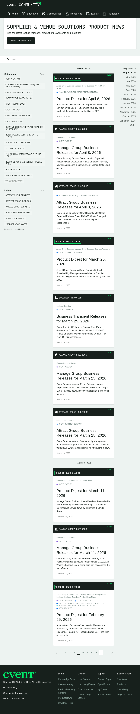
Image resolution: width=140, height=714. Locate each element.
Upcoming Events (86, 684)
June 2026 (130, 81)
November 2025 (128, 112)
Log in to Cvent (124, 694)
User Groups (84, 679)
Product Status (104, 694)
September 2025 (127, 121)
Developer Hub (65, 703)
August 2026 (129, 72)
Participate (114, 14)
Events (95, 14)
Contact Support (105, 679)
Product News (65, 698)
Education (32, 14)
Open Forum (103, 684)
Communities (54, 14)
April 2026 (131, 90)
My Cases (102, 689)
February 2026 (128, 99)
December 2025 (128, 107)
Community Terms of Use (15, 693)
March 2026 (130, 94)
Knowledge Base (66, 679)
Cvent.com (122, 679)
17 (106, 652)
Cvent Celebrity (85, 689)
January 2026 (129, 103)
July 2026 (131, 77)
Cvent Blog (122, 689)
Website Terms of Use (13, 698)
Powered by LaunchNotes (14, 229)
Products (121, 684)
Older (133, 125)
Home (14, 14)
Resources (76, 14)
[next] (112, 652)
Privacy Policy (10, 687)
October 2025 (129, 116)
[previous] (56, 652)
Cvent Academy (65, 684)
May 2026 (131, 86)
